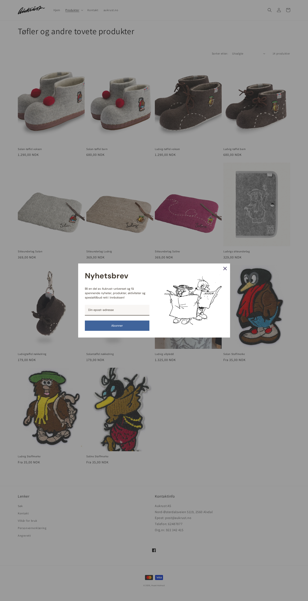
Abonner (117, 325)
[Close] (225, 268)
